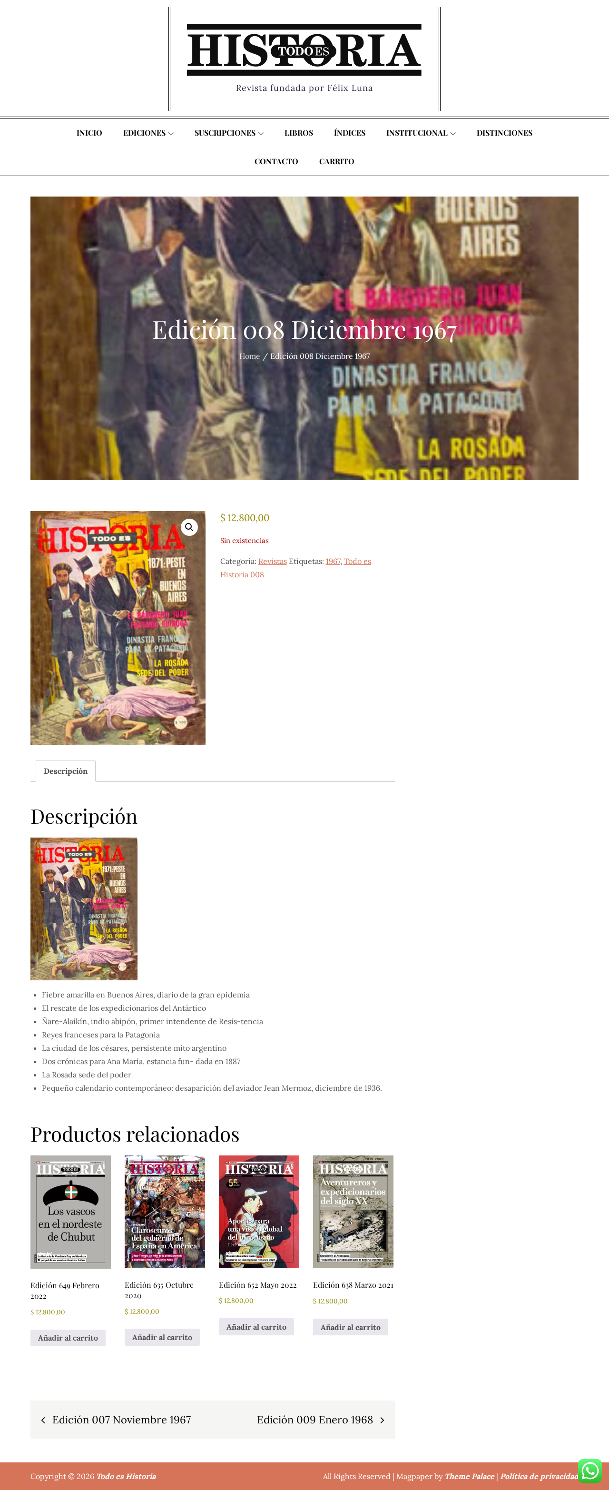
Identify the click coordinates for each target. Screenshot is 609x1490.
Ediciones (144, 133)
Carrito (336, 161)
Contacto (276, 161)
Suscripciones (225, 133)
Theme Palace (469, 1476)
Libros (299, 133)
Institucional (417, 133)
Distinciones (504, 133)
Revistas (272, 561)
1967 (333, 561)
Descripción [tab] (66, 771)
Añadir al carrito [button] (68, 1337)
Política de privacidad (539, 1476)
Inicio (89, 133)
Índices (349, 133)
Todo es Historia (126, 1476)
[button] (189, 527)
